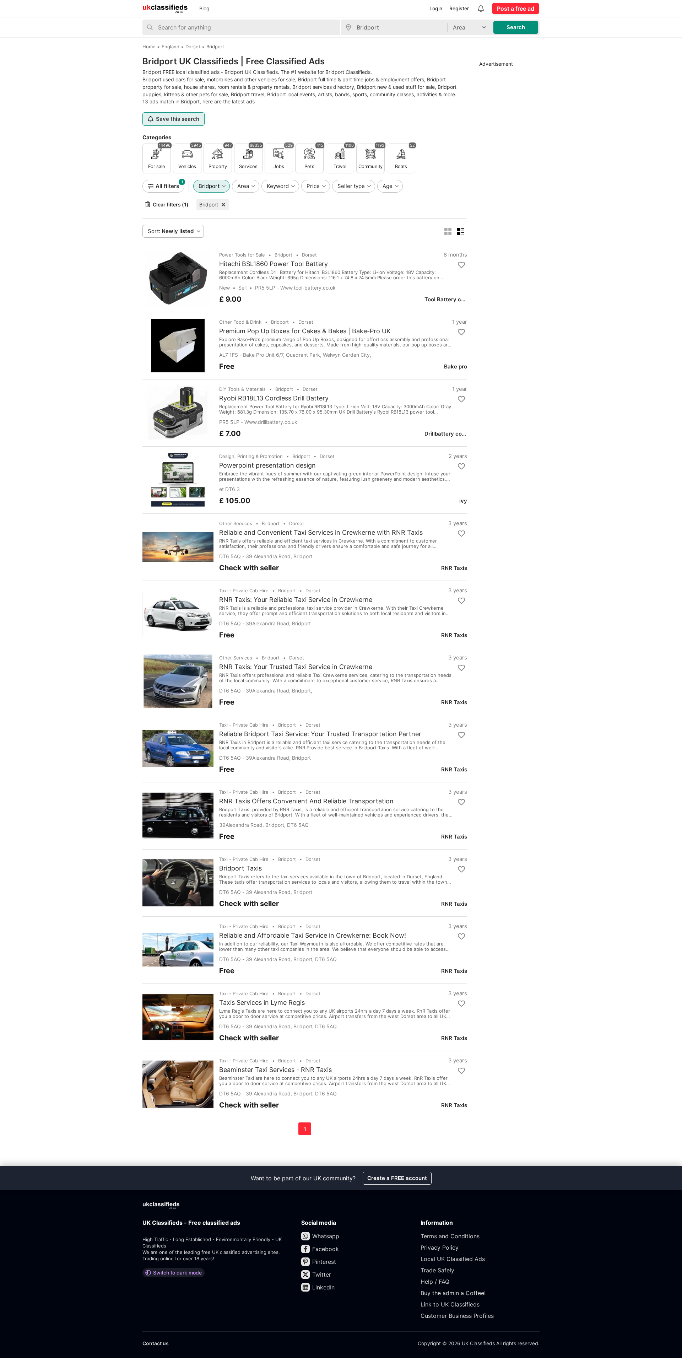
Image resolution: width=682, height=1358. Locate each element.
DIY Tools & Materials (242, 389)
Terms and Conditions (450, 1236)
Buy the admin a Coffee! (453, 1293)
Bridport (208, 204)
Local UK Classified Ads (453, 1258)
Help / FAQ (435, 1281)
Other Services (235, 523)
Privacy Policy (440, 1247)
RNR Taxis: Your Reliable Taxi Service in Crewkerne (295, 599)
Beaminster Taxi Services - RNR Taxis (275, 1069)
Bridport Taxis (240, 868)
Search (516, 27)
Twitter (321, 1274)
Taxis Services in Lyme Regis (262, 1002)
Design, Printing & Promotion (251, 456)
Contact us (155, 1343)
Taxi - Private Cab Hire (244, 590)
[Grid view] (448, 231)
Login (435, 8)
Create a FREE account (397, 1178)
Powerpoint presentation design (267, 465)
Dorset (309, 255)
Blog (204, 8)
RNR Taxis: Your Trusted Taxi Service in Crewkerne (295, 666)
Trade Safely (437, 1270)
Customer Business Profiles (457, 1315)
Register (459, 8)
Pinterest (324, 1261)
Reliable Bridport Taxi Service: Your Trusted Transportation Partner (320, 734)
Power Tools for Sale (242, 255)
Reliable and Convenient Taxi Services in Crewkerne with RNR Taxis (321, 532)
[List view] (460, 231)
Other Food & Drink (240, 322)
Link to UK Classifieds (450, 1304)
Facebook (325, 1248)
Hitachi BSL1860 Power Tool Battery (273, 264)
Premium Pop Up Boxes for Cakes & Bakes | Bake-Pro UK (305, 331)
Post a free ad (515, 8)
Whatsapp (325, 1236)
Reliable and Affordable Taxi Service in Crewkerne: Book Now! (312, 935)
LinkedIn (323, 1287)
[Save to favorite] (461, 265)
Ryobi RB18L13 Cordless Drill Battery (274, 398)
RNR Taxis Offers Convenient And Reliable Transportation (306, 801)
